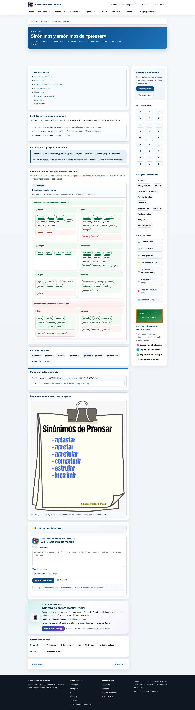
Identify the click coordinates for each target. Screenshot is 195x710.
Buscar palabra (145, 89)
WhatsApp (74, 696)
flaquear (41, 326)
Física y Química (145, 197)
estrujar (93, 127)
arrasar (60, 217)
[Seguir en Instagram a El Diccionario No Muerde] (149, 316)
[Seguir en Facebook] (149, 349)
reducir (96, 261)
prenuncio (36, 361)
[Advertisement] (97, 56)
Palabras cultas (144, 214)
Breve (54, 574)
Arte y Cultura (144, 186)
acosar (95, 225)
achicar (86, 329)
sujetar (115, 266)
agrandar (86, 318)
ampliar (97, 318)
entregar (61, 322)
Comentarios (39, 104)
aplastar (60, 127)
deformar (41, 221)
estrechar (87, 221)
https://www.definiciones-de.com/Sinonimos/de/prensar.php (63, 383)
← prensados (37, 664)
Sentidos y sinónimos (43, 76)
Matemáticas (143, 208)
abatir (69, 221)
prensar (66, 21)
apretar (68, 127)
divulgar (101, 282)
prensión (99, 355)
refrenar (86, 266)
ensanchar (96, 322)
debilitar (49, 318)
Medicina (157, 208)
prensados (36, 355)
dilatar (85, 322)
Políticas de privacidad (149, 691)
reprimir (96, 266)
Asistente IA (39, 100)
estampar (87, 286)
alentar (50, 232)
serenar (95, 237)
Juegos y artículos (147, 11)
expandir (66, 135)
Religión (141, 219)
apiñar (40, 253)
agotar (40, 282)
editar (110, 282)
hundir (51, 221)
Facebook (74, 685)
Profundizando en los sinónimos (48, 84)
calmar (85, 237)
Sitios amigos (108, 696)
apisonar (50, 217)
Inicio (31, 11)
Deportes (153, 191)
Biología (157, 186)
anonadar (51, 225)
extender (107, 322)
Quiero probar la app (53, 628)
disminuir (51, 322)
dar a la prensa (89, 282)
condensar (109, 217)
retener (106, 266)
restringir (107, 329)
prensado (49, 355)
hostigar (86, 230)
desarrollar (107, 318)
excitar (113, 225)
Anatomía (142, 180)
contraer (50, 333)
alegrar (41, 232)
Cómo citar (39, 92)
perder (50, 326)
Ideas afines (39, 80)
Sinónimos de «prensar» (67, 378)
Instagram (74, 689)
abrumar (41, 225)
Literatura (142, 203)
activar (104, 225)
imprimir (100, 127)
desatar (41, 322)
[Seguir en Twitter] (149, 359)
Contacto (106, 685)
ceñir (58, 282)
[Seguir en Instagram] (149, 345)
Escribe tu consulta (40, 547)
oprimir (107, 221)
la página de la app (78, 619)
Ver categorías (144, 95)
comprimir (84, 127)
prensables (75, 355)
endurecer (61, 333)
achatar (41, 217)
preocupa (49, 361)
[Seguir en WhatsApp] (149, 354)
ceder (40, 318)
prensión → (120, 664)
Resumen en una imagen (44, 96)
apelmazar (87, 253)
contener (105, 261)
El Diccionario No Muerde (81, 704)
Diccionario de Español (39, 21)
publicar (107, 286)
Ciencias (141, 191)
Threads (73, 700)
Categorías (106, 689)
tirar (96, 290)
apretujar (75, 127)
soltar (59, 326)
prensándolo (112, 355)
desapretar (60, 318)
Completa (41, 574)
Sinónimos (56, 21)
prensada (62, 355)
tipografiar (87, 290)
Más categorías (144, 225)
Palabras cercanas (42, 88)
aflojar (58, 135)
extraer (41, 286)
